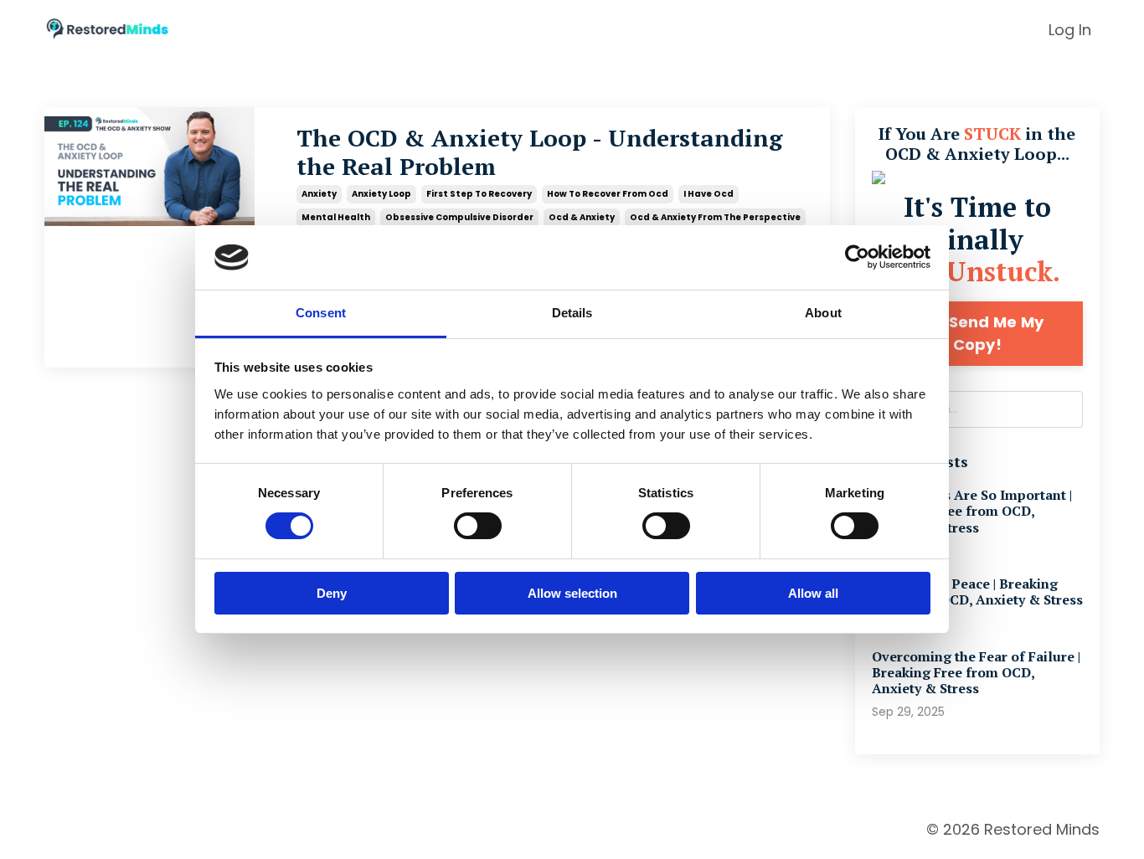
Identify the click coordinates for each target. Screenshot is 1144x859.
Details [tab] (572, 313)
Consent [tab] (321, 313)
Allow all (813, 593)
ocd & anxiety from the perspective (715, 217)
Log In (1070, 29)
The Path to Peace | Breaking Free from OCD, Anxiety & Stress (977, 592)
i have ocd (708, 194)
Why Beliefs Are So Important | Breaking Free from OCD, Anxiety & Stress (972, 511)
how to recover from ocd (607, 194)
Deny (332, 593)
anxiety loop (381, 194)
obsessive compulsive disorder (459, 217)
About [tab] (823, 313)
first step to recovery (479, 194)
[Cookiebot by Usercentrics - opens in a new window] (857, 257)
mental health (335, 217)
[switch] (478, 525)
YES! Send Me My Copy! (977, 333)
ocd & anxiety (582, 217)
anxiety (319, 194)
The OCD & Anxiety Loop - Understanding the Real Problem (539, 152)
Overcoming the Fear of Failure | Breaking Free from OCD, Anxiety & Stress (976, 673)
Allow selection (572, 593)
